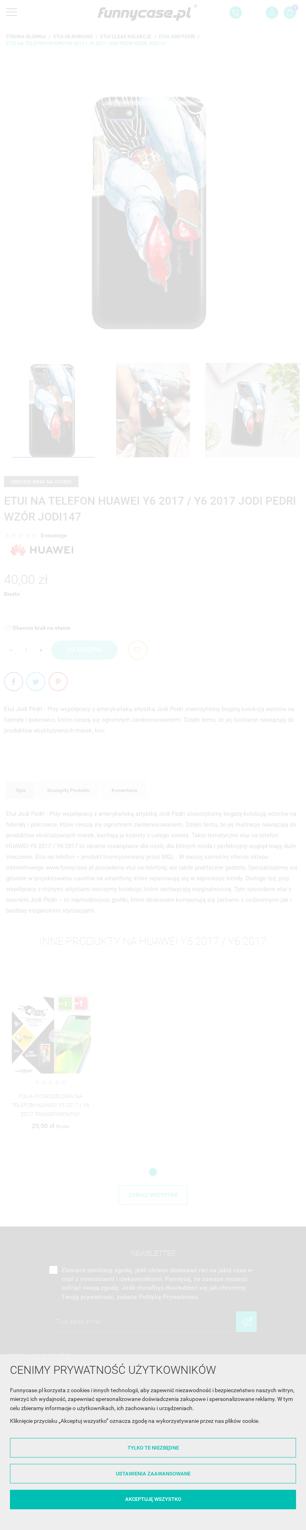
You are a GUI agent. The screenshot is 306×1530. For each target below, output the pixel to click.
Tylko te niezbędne (153, 1448)
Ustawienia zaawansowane (153, 1474)
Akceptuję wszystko (153, 1499)
